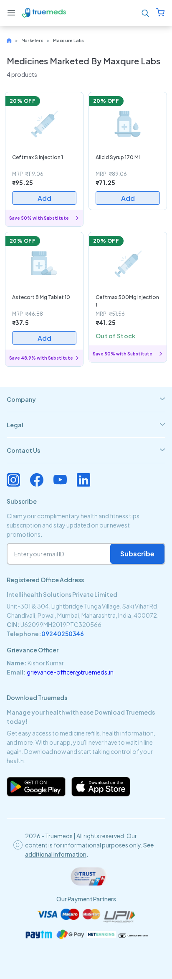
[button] (11, 13)
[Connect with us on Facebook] (36, 480)
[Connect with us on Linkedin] (83, 480)
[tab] (86, 399)
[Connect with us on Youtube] (60, 480)
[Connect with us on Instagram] (13, 480)
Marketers (32, 40)
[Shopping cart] (160, 13)
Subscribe (137, 553)
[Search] (145, 13)
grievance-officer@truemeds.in (70, 672)
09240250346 (62, 633)
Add (44, 198)
